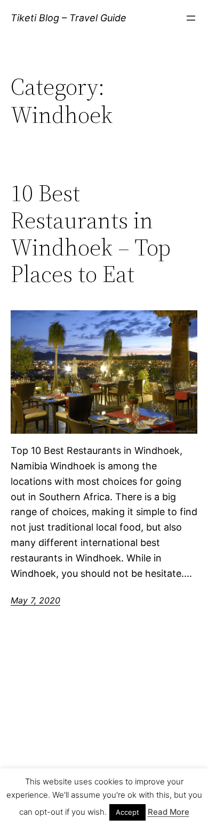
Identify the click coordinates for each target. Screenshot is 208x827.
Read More (168, 812)
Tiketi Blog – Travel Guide (68, 17)
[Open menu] (191, 18)
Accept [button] (127, 812)
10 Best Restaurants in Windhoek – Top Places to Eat (91, 233)
